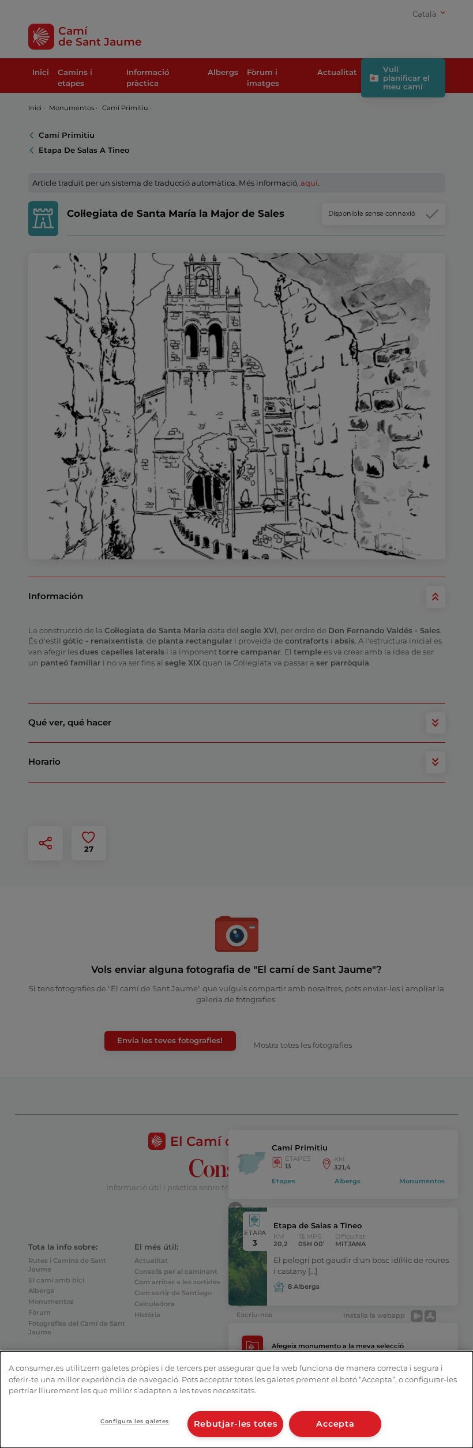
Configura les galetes (134, 1421)
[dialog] (236, 1399)
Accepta (335, 1424)
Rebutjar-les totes (235, 1424)
